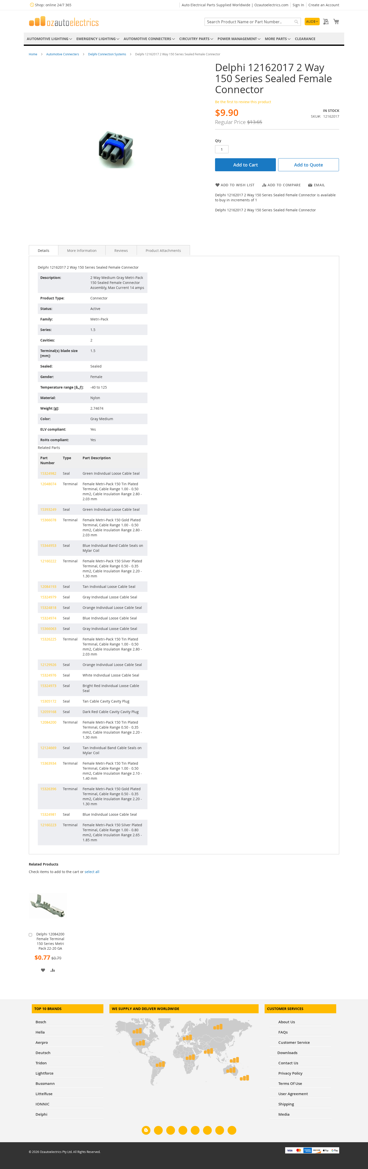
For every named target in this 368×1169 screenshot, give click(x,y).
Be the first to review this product (243, 101)
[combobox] (253, 22)
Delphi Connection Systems (107, 54)
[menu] (184, 39)
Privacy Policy (289, 1073)
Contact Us (287, 1063)
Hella (40, 1032)
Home (33, 54)
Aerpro (42, 1042)
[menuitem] (48, 39)
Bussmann (45, 1083)
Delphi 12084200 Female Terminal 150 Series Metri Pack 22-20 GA (50, 941)
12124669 (48, 747)
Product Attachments (163, 250)
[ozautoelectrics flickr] (207, 1131)
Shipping (285, 1104)
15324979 (48, 597)
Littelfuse (44, 1093)
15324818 (48, 607)
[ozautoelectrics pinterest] (195, 1131)
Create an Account (323, 5)
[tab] (43, 250)
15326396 (48, 788)
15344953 (48, 545)
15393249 (48, 509)
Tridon (41, 1063)
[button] (312, 21)
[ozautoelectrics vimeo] (232, 1131)
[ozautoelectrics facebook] (158, 1131)
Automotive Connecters (63, 54)
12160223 (48, 824)
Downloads (287, 1052)
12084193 (48, 586)
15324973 (48, 685)
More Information (82, 250)
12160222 (48, 561)
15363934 (48, 763)
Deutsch (43, 1052)
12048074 (48, 483)
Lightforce (45, 1073)
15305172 (48, 701)
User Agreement (292, 1093)
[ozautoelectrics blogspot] (146, 1130)
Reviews (121, 250)
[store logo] (64, 21)
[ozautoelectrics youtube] (219, 1131)
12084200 (48, 722)
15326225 (48, 639)
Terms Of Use (289, 1083)
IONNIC (43, 1104)
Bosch (41, 1022)
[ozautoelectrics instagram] (170, 1131)
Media (283, 1114)
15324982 (48, 473)
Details (43, 250)
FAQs (282, 1032)
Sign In (298, 5)
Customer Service (293, 1042)
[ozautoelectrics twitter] (182, 1131)
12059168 (48, 711)
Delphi (41, 1114)
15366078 (48, 520)
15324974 (48, 618)
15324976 (48, 675)
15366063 (48, 628)
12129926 (48, 664)
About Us (286, 1022)
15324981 (48, 814)
